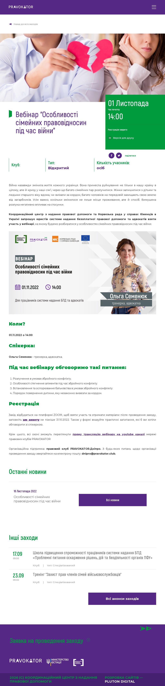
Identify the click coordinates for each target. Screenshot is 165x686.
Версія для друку (123, 137)
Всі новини (112, 500)
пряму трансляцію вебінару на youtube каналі (109, 434)
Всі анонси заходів (122, 599)
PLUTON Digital (120, 681)
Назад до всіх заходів (26, 24)
